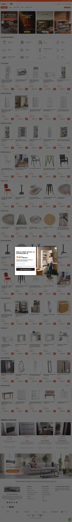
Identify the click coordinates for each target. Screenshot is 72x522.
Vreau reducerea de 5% (25, 269)
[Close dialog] (56, 248)
